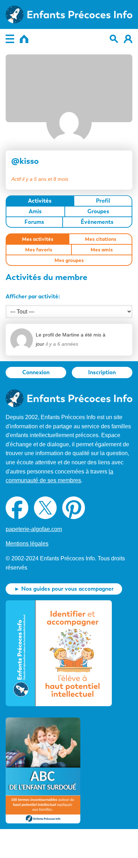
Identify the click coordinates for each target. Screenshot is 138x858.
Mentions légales (27, 544)
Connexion (36, 372)
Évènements (97, 222)
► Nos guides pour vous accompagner (64, 588)
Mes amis (102, 249)
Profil (103, 200)
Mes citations (100, 239)
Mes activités (37, 239)
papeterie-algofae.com (34, 529)
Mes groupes (69, 260)
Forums (34, 222)
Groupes (98, 211)
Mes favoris (38, 249)
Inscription (102, 372)
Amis (35, 211)
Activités (40, 200)
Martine (70, 335)
